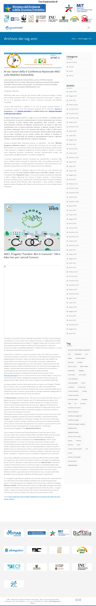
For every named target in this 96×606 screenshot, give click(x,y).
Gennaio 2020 (73, 228)
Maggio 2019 (73, 259)
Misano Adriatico (73, 412)
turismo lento (72, 461)
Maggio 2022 (73, 140)
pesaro (70, 440)
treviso (70, 453)
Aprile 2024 (72, 100)
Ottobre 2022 (73, 122)
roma (78, 445)
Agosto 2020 (72, 206)
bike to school (72, 366)
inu (75, 403)
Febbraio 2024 (73, 105)
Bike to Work (84, 366)
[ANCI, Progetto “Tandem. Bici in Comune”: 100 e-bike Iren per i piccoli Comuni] (33, 226)
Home (74, 39)
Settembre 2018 (74, 294)
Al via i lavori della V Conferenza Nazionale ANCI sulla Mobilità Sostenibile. (32, 73)
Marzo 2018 (72, 320)
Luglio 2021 (72, 166)
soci (87, 449)
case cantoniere (73, 379)
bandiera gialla (80, 358)
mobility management (75, 416)
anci (86, 354)
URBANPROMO (72, 465)
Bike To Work (73, 62)
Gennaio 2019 (73, 276)
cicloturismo (82, 387)
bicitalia (79, 362)
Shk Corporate (54, 601)
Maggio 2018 (73, 311)
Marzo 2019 (72, 267)
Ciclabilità (71, 387)
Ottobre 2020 (73, 197)
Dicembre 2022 (73, 113)
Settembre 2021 (74, 157)
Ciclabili (71, 67)
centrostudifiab (73, 383)
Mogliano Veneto (73, 432)
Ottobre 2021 (73, 153)
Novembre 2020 (74, 193)
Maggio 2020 (73, 219)
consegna (84, 399)
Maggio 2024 (73, 96)
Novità (71, 71)
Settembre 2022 (74, 127)
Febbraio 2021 (73, 184)
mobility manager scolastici (76, 424)
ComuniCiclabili (73, 399)
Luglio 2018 (72, 303)
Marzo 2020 (72, 223)
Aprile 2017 (72, 333)
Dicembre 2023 (73, 109)
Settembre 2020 (74, 201)
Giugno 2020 (73, 215)
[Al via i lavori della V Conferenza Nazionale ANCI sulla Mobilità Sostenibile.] (33, 60)
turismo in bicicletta (74, 457)
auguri (70, 358)
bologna (81, 370)
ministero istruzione (74, 408)
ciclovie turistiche (73, 395)
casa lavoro (71, 375)
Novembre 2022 (74, 118)
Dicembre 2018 (73, 281)
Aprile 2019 (72, 263)
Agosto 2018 (72, 298)
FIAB (69, 403)
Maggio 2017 (73, 329)
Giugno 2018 (73, 307)
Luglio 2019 (72, 250)
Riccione (70, 445)
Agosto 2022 (72, 131)
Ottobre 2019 (73, 241)
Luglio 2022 (72, 135)
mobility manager (73, 420)
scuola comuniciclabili (75, 449)
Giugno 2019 (73, 254)
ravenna (78, 440)
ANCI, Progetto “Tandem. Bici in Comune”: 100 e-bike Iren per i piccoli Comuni (32, 255)
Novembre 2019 (74, 237)
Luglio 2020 (72, 210)
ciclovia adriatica (73, 391)
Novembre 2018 (74, 285)
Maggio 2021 (73, 175)
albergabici (78, 354)
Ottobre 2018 (73, 289)
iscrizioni (83, 403)
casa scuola (82, 375)
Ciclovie (84, 391)
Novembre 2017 (74, 325)
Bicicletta (71, 362)
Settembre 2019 (74, 245)
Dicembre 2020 (73, 188)
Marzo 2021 (72, 179)
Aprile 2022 (72, 144)
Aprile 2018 (72, 316)
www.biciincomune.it (11, 375)
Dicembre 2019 (73, 232)
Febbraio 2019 (73, 272)
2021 (69, 354)
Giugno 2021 (73, 171)
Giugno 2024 (73, 91)
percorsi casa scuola (74, 436)
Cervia (83, 383)
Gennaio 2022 (73, 149)
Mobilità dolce (72, 428)
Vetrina (71, 75)
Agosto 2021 (72, 162)
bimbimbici (71, 370)
